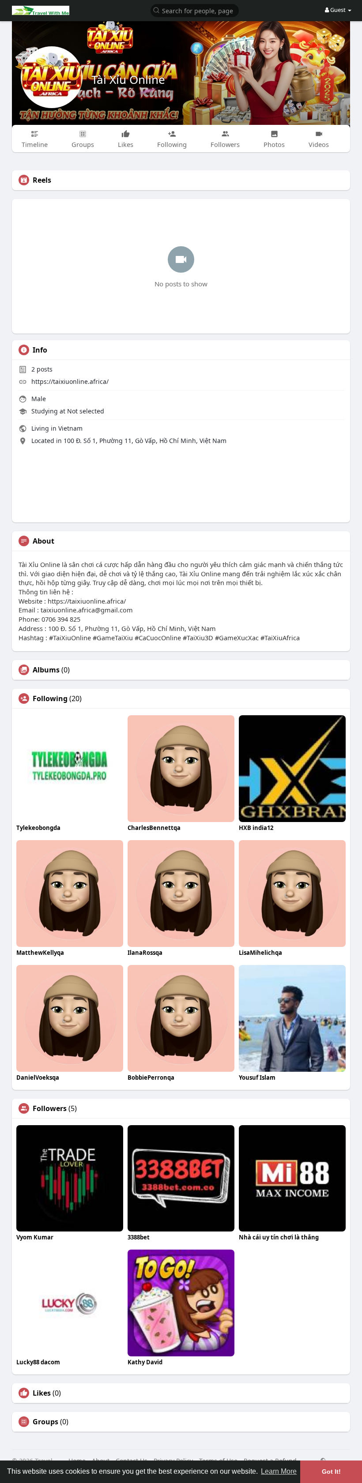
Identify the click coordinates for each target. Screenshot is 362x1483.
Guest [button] (338, 10)
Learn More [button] (279, 1471)
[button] (194, 10)
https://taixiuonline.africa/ (70, 381)
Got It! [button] (331, 1471)
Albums (46, 669)
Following (50, 698)
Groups (45, 1421)
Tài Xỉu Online (128, 79)
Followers (50, 1108)
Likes (42, 1393)
